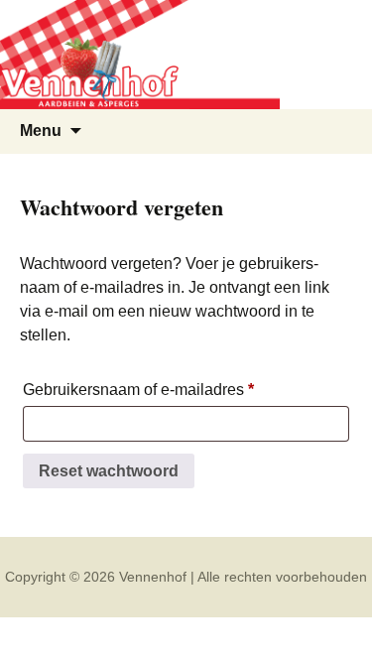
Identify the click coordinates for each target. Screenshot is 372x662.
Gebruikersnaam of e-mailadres (157, 393)
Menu (41, 130)
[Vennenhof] (186, 54)
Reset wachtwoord (109, 471)
